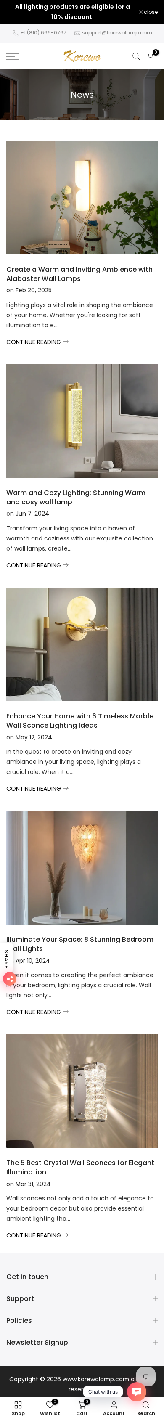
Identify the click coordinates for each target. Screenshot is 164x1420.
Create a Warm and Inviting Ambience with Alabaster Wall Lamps (79, 274)
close (150, 12)
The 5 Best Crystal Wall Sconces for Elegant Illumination (80, 1167)
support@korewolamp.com (117, 32)
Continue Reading (34, 342)
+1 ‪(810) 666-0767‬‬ (43, 32)
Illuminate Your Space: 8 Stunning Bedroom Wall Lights (79, 944)
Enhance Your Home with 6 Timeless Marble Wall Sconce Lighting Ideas (79, 720)
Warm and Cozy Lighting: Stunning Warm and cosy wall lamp (75, 497)
